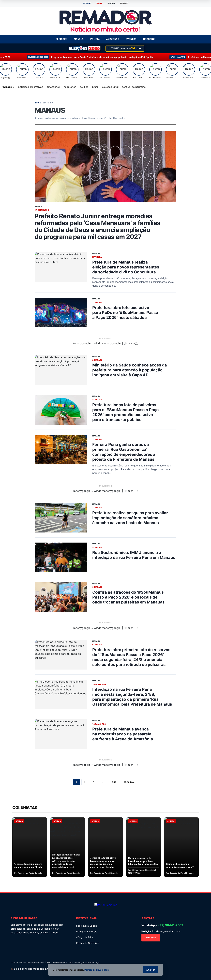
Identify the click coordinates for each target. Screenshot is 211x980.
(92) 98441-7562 (170, 925)
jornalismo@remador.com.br (166, 931)
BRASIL (99, 3)
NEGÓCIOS (149, 39)
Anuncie (151, 937)
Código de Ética (84, 937)
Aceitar (150, 969)
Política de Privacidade (96, 969)
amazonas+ (53, 86)
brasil (95, 86)
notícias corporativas (30, 86)
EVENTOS (131, 39)
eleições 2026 (110, 86)
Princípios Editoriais (86, 931)
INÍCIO (38, 103)
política (84, 86)
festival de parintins (134, 86)
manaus (7, 87)
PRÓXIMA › (129, 782)
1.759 (113, 782)
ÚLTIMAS (87, 3)
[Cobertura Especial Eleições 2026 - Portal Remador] (84, 48)
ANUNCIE (124, 3)
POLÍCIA (95, 39)
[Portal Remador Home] (105, 904)
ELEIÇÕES (61, 39)
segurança (70, 86)
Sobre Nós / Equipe (86, 925)
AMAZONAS (112, 39)
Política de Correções (87, 943)
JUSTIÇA (111, 3)
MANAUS (79, 39)
